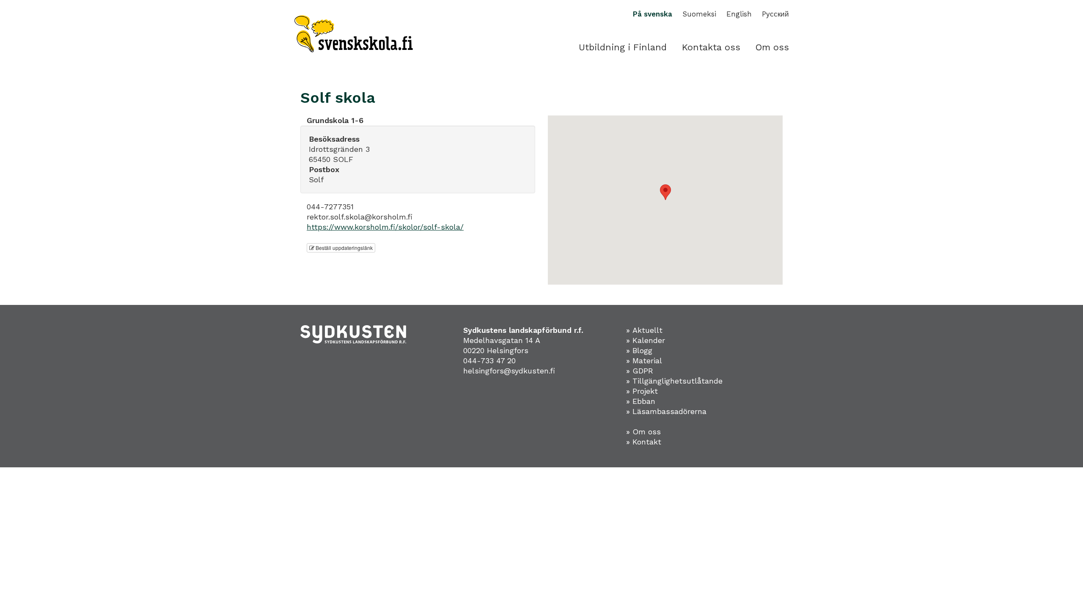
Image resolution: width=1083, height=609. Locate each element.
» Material (644, 360)
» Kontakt (643, 441)
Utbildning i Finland (623, 47)
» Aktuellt (644, 330)
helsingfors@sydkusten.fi (509, 370)
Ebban (643, 401)
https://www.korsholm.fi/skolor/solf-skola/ (385, 226)
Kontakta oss (711, 47)
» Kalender (645, 340)
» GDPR (639, 370)
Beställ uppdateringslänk (343, 247)
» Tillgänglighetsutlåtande (674, 380)
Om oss (772, 47)
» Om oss (643, 431)
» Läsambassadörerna (666, 411)
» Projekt (642, 391)
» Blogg (639, 350)
